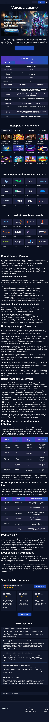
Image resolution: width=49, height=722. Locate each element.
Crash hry (29, 130)
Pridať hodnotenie (40, 586)
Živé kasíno (17, 130)
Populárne (5, 130)
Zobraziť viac (24, 614)
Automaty (41, 130)
